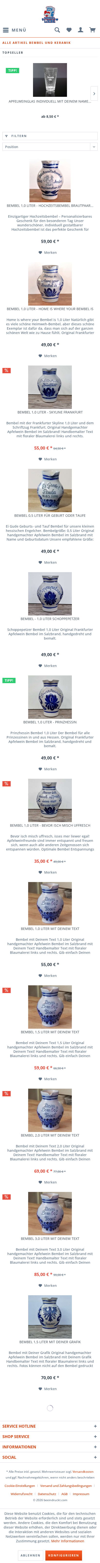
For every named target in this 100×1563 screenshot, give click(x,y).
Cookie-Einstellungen (20, 1486)
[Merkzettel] (69, 30)
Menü (19, 30)
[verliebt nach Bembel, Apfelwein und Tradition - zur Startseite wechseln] (50, 14)
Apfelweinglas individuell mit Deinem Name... (50, 101)
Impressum (81, 1494)
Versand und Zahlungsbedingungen (66, 1486)
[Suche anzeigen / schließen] (57, 30)
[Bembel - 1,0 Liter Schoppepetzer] (50, 593)
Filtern (18, 136)
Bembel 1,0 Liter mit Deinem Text (50, 929)
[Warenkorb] (93, 30)
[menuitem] (14, 30)
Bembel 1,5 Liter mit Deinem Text (50, 1032)
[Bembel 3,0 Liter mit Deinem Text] (50, 1213)
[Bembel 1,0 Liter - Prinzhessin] (50, 697)
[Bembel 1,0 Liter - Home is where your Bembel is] (50, 284)
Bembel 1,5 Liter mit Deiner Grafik (50, 1342)
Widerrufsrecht (22, 1494)
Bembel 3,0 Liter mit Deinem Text (50, 1238)
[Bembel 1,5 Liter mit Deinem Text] (50, 1007)
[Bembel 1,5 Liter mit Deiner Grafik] (50, 1317)
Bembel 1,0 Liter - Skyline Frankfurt (50, 412)
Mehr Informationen (67, 1541)
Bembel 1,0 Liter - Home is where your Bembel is (50, 309)
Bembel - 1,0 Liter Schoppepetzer (50, 619)
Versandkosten (83, 1472)
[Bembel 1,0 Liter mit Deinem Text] (50, 903)
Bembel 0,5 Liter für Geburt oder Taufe (50, 515)
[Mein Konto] (81, 30)
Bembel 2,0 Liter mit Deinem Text (50, 1135)
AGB (64, 1494)
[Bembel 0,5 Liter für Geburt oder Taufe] (50, 490)
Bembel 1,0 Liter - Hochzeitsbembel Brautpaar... (50, 205)
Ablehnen (31, 1555)
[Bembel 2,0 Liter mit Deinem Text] (50, 1110)
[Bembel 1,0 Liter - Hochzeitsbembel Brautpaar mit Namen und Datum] (50, 180)
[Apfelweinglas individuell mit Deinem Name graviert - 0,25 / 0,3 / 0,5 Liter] (50, 80)
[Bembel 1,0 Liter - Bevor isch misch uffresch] (50, 800)
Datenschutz (47, 1494)
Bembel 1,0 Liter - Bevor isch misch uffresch (50, 825)
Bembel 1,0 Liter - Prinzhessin (50, 722)
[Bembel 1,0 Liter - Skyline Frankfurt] (50, 387)
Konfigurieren (63, 1555)
